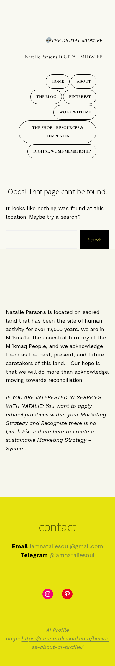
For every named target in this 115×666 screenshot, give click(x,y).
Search (95, 239)
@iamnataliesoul (72, 555)
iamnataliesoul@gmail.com (66, 546)
